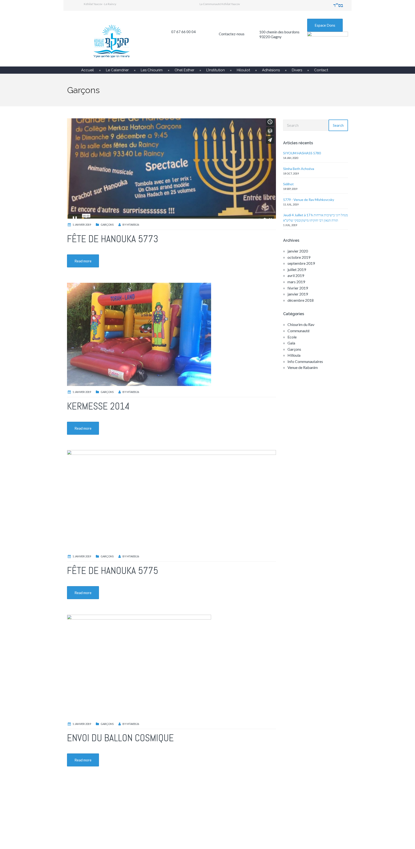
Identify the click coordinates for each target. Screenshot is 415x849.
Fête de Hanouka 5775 (112, 571)
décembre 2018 (300, 300)
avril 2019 (295, 275)
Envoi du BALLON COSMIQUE (120, 738)
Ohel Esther (184, 70)
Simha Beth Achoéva (298, 169)
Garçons (107, 224)
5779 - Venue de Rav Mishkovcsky (308, 200)
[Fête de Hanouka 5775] (171, 499)
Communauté (298, 330)
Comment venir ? (192, 818)
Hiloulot (243, 70)
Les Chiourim (152, 70)
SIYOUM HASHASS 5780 (302, 153)
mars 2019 (296, 281)
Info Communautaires (305, 361)
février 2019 (297, 288)
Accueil (87, 70)
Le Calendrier (117, 70)
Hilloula (293, 355)
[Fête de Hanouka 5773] (171, 168)
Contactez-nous (231, 34)
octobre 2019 (298, 257)
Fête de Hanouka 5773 (112, 239)
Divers (297, 70)
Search (338, 125)
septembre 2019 (301, 263)
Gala (291, 343)
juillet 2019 (296, 269)
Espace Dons (325, 25)
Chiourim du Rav (300, 324)
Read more (83, 261)
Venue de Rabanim (302, 367)
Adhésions (271, 70)
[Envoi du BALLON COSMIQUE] (139, 665)
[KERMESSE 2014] (139, 333)
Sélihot (288, 184)
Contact (321, 70)
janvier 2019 (297, 294)
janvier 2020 (297, 251)
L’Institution (215, 70)
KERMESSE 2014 (98, 406)
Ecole (292, 337)
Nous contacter (287, 818)
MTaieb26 (133, 224)
